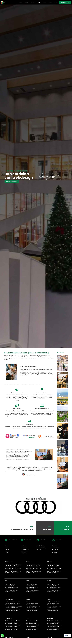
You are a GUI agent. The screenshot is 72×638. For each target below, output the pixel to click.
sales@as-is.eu (46, 529)
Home (20, 2)
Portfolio (50, 2)
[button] (5, 471)
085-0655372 (65, 529)
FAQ (39, 2)
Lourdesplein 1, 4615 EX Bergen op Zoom (22, 529)
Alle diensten (61, 352)
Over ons (26, 2)
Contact (56, 2)
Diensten (33, 2)
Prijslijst (44, 2)
